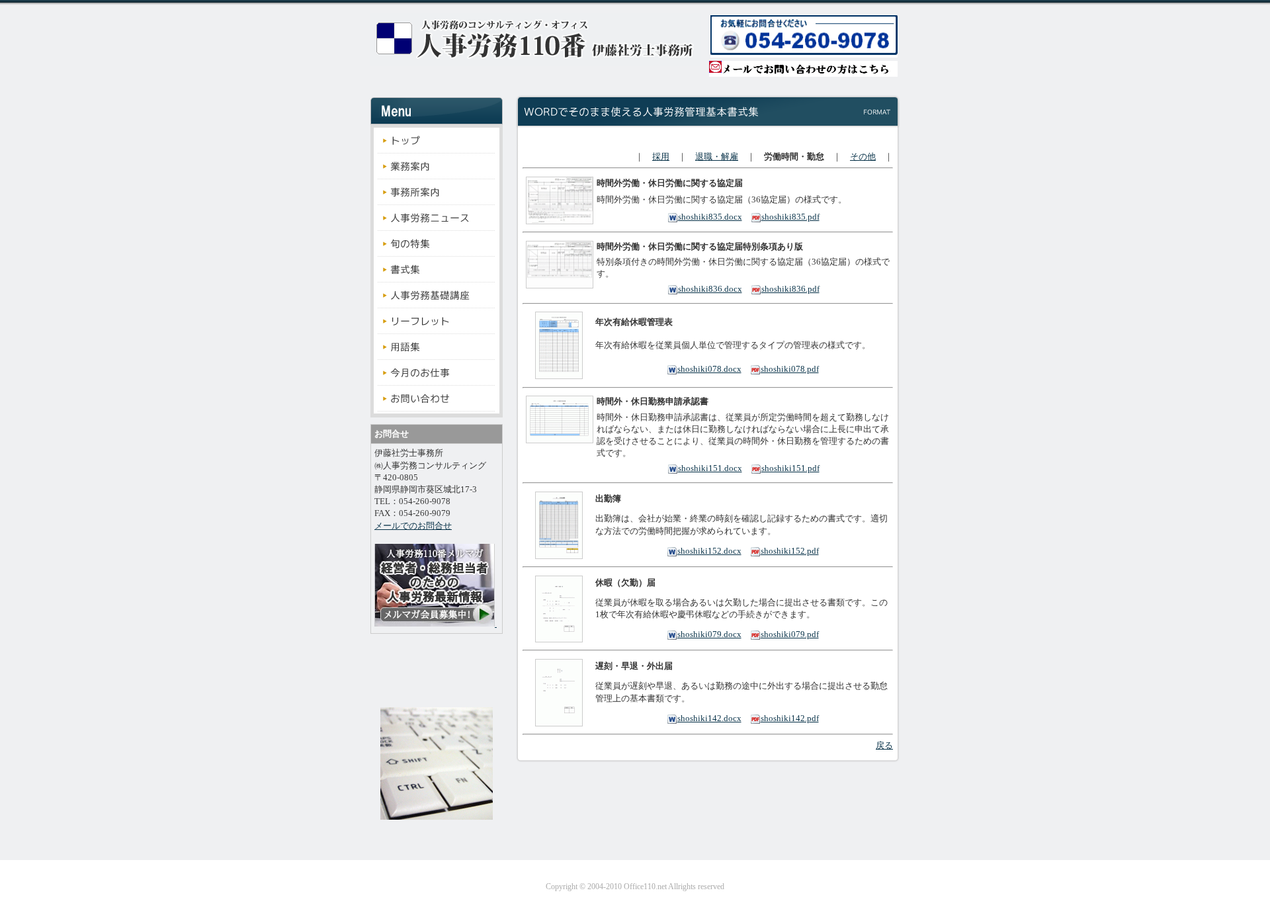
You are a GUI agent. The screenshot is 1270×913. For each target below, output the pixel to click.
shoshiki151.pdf (790, 468)
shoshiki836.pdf (790, 289)
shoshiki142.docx (709, 718)
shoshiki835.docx (710, 217)
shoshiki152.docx (709, 551)
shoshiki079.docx (709, 634)
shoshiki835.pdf (790, 217)
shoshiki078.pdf (790, 369)
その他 (863, 156)
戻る (884, 745)
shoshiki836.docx (710, 289)
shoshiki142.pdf (790, 718)
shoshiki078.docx (709, 369)
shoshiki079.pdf (790, 634)
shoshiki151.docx (710, 468)
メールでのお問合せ (413, 526)
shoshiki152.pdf (790, 551)
